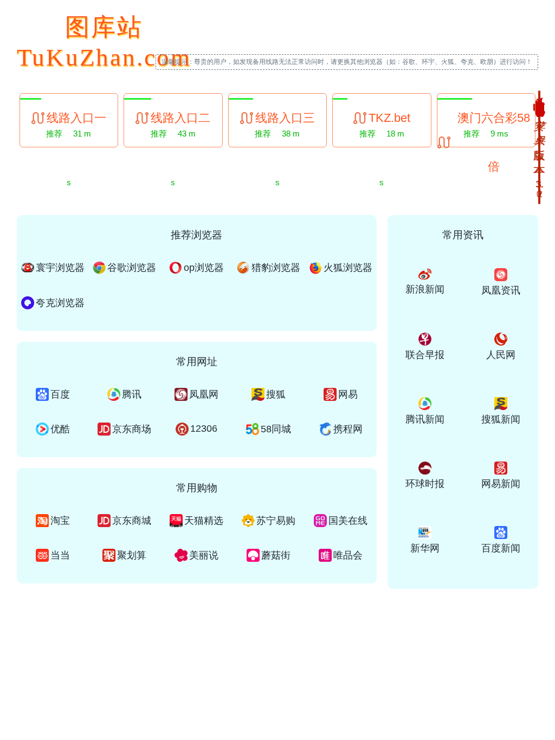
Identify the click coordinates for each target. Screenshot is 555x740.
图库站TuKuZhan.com (104, 42)
